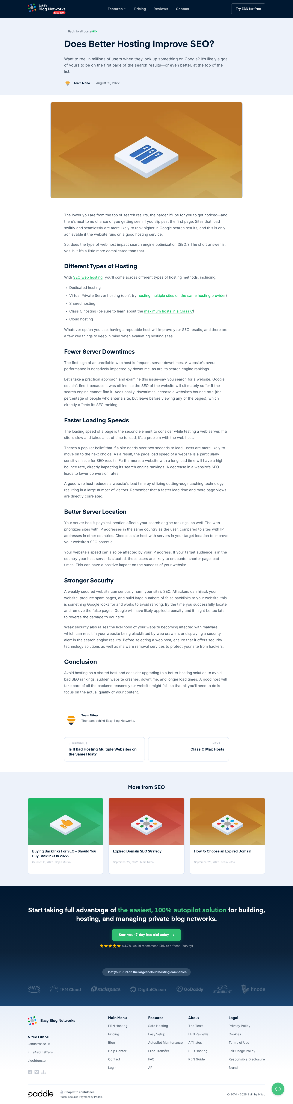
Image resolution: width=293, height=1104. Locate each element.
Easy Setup (156, 1034)
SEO (94, 31)
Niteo (261, 1094)
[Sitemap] (43, 1072)
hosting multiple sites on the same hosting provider (182, 295)
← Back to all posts (77, 31)
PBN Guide (196, 1059)
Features (115, 9)
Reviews (161, 9)
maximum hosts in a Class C (168, 311)
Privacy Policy (239, 1026)
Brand (233, 1068)
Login (112, 1068)
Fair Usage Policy (242, 1051)
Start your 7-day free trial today (144, 935)
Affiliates (195, 1042)
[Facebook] (30, 1072)
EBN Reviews (198, 1034)
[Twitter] (37, 1072)
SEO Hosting (197, 1051)
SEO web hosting (88, 277)
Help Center (117, 1051)
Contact (182, 9)
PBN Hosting (117, 1026)
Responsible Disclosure (247, 1059)
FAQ (151, 1059)
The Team (196, 1026)
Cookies (235, 1034)
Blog (111, 1042)
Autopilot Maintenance (165, 1042)
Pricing (140, 9)
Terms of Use (239, 1042)
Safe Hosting (158, 1026)
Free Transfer (158, 1051)
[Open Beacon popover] (278, 1089)
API (150, 1068)
